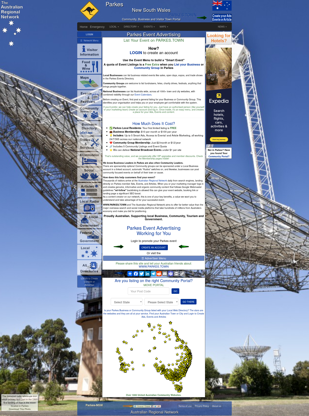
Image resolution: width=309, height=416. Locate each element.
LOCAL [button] (113, 26)
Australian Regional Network (152, 180)
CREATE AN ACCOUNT (153, 247)
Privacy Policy (202, 406)
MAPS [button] (163, 26)
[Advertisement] (219, 210)
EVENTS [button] (148, 26)
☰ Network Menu (89, 40)
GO (175, 291)
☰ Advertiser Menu (153, 258)
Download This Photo (20, 409)
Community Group (147, 68)
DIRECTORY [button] (130, 26)
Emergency (97, 26)
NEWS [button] (221, 26)
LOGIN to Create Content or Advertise (89, 281)
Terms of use (185, 406)
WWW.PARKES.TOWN (154, 266)
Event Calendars (143, 94)
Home (84, 26)
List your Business (187, 64)
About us (216, 406)
